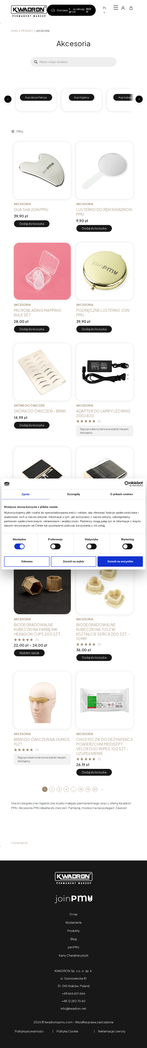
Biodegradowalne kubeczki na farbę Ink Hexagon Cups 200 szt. (37, 629)
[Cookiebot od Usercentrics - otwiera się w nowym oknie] (127, 484)
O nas (73, 914)
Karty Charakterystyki (73, 955)
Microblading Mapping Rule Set (37, 312)
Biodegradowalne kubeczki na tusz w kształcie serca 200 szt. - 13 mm (103, 631)
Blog (73, 939)
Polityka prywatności (29, 1031)
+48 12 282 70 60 (74, 1001)
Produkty (27, 31)
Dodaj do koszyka (31, 224)
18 (80, 789)
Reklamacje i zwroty (112, 1031)
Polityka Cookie (67, 1031)
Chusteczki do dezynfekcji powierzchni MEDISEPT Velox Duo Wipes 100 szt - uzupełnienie (104, 746)
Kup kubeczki (127, 97)
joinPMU (73, 947)
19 (87, 789)
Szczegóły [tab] (73, 494)
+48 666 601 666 (73, 993)
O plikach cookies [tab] (121, 494)
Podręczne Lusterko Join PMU (103, 312)
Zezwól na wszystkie (120, 561)
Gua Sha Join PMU (31, 209)
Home (14, 31)
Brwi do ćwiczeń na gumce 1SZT (42, 741)
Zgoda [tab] (26, 494)
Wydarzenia (73, 922)
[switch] (55, 546)
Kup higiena (81, 97)
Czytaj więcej (19, 842)
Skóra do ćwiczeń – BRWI (40, 411)
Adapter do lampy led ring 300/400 (103, 413)
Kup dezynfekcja (36, 97)
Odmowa (26, 561)
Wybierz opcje (29, 653)
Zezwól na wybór (73, 561)
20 (95, 789)
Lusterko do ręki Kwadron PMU (104, 212)
